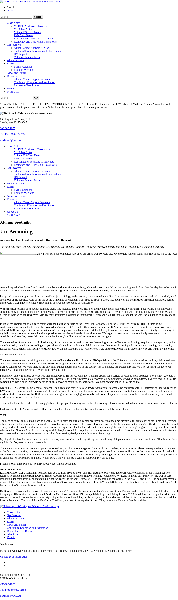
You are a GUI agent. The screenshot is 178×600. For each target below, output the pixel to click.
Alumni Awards (15, 60)
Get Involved (14, 44)
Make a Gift (13, 91)
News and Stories (16, 72)
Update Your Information (13, 556)
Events (10, 63)
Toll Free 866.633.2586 (13, 134)
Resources (12, 76)
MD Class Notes (23, 29)
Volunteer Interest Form (27, 57)
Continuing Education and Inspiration (34, 82)
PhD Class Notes (23, 35)
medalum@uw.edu (10, 140)
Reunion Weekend (24, 69)
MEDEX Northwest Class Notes (32, 25)
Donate (11, 537)
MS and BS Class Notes (27, 32)
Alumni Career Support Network (32, 47)
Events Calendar (23, 66)
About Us (12, 88)
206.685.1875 (7, 128)
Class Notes (13, 22)
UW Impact (20, 54)
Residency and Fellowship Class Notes (35, 41)
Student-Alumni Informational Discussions (37, 51)
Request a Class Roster (26, 85)
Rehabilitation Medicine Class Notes (34, 38)
